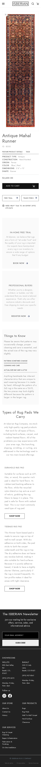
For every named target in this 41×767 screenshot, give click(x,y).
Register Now (18, 316)
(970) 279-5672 (8, 678)
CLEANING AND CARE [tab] (12, 365)
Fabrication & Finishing (7, 743)
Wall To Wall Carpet (29, 715)
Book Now (18, 263)
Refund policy (9, 763)
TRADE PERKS (28, 198)
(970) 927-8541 (28, 675)
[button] (3, 3)
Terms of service (34, 763)
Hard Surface (27, 719)
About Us (5, 708)
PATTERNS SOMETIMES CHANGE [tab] (15, 361)
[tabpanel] (20, 164)
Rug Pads (25, 712)
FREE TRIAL (8, 198)
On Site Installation (9, 747)
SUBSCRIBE (20, 643)
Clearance (26, 722)
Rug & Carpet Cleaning (7, 733)
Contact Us (6, 712)
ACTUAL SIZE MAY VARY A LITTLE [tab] (15, 370)
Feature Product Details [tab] (12, 152)
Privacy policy (21, 763)
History (4, 715)
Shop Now (14, 516)
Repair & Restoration (9, 738)
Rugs (24, 708)
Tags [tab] (28, 152)
